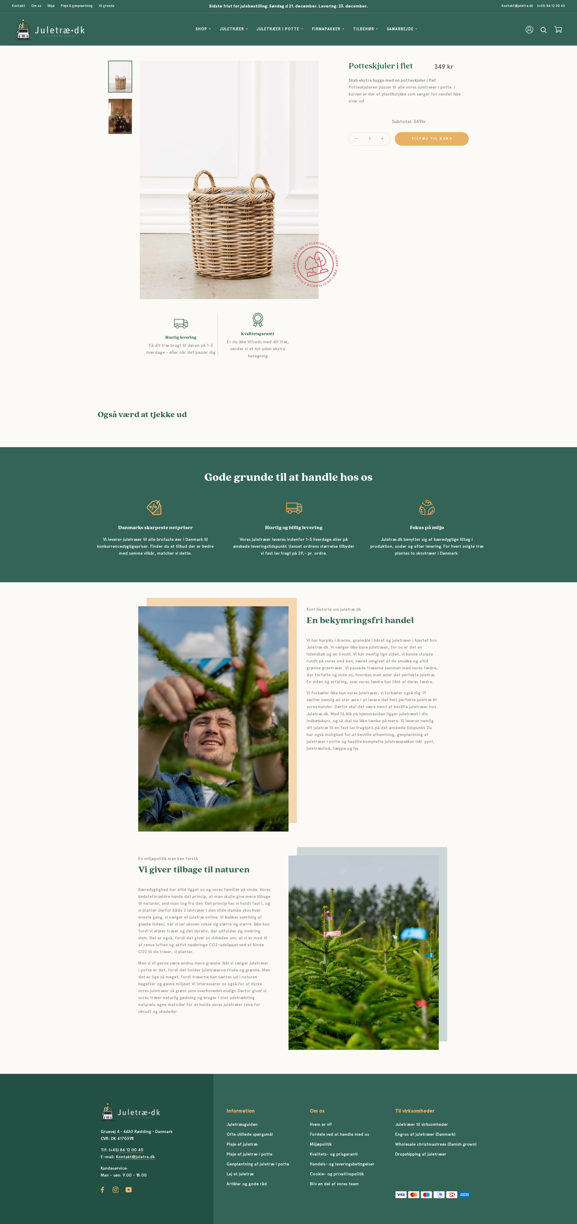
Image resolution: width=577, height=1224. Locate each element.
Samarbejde (400, 30)
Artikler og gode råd (247, 1184)
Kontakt (18, 6)
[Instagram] (116, 1189)
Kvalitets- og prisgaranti (334, 1154)
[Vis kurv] (558, 29)
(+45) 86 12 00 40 (551, 6)
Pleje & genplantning (77, 6)
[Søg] (544, 29)
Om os (36, 6)
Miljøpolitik (321, 1144)
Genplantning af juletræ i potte (258, 1164)
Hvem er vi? (321, 1125)
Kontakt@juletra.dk (517, 6)
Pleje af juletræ (242, 1144)
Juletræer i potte (278, 30)
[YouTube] (129, 1189)
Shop (201, 30)
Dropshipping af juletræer (420, 1154)
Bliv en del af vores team (334, 1184)
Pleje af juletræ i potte (249, 1154)
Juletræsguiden (242, 1125)
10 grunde (106, 6)
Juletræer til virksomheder (421, 1125)
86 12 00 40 (131, 1150)
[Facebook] (102, 1189)
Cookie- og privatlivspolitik (337, 1174)
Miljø (51, 6)
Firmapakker (326, 30)
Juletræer (232, 30)
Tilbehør (363, 30)
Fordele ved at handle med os (339, 1134)
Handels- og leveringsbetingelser (342, 1164)
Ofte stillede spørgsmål (250, 1134)
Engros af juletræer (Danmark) (425, 1134)
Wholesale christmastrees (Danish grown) (435, 1144)
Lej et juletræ (240, 1174)
